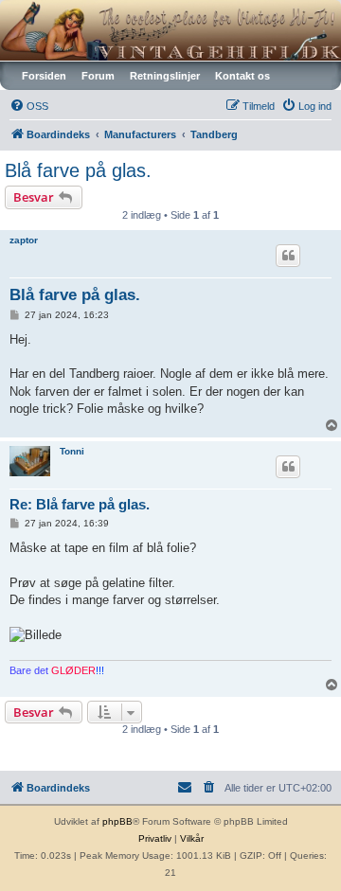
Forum (98, 75)
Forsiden (44, 75)
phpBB (117, 821)
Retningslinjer (165, 75)
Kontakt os (242, 75)
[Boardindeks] (170, 30)
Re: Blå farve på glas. (79, 504)
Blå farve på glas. (78, 170)
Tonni (72, 451)
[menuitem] (28, 106)
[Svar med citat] (288, 255)
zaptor (23, 240)
